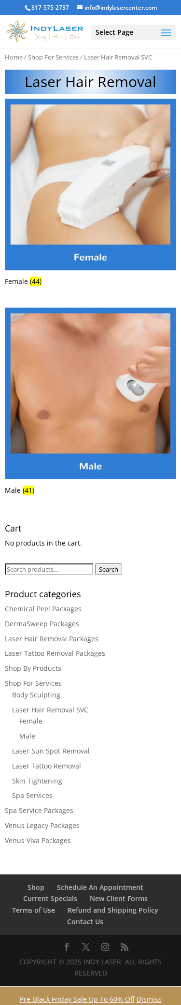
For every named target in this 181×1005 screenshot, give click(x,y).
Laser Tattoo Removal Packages (55, 653)
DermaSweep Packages (42, 623)
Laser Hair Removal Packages (51, 638)
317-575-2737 (50, 7)
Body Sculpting (36, 694)
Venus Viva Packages (38, 840)
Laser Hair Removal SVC (50, 709)
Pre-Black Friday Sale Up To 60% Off (77, 999)
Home (14, 57)
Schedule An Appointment (100, 887)
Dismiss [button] (149, 999)
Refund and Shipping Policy (113, 910)
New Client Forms (119, 898)
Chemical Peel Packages (43, 608)
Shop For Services (53, 57)
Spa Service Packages (39, 810)
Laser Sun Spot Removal (51, 750)
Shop (36, 887)
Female (30, 720)
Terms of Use (33, 910)
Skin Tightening (37, 780)
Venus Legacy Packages (42, 825)
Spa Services (32, 795)
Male (27, 735)
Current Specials (50, 898)
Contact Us (85, 921)
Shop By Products (33, 668)
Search (108, 569)
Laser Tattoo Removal (46, 765)
